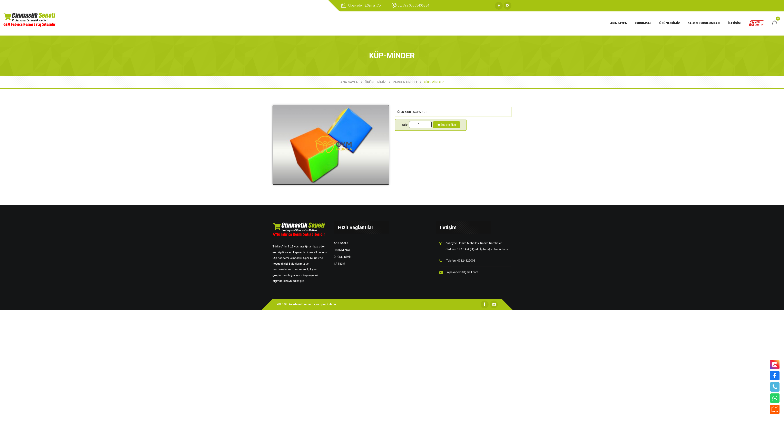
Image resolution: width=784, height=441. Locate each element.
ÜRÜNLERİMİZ (375, 82)
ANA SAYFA (349, 82)
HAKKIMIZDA (342, 250)
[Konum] (775, 409)
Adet (405, 124)
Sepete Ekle (448, 124)
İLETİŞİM (339, 263)
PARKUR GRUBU (405, 82)
